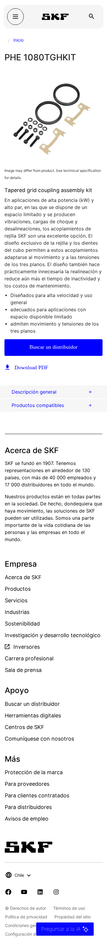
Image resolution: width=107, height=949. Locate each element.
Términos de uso (69, 908)
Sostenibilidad (22, 623)
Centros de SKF (24, 727)
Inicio (18, 40)
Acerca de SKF (23, 577)
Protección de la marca (34, 772)
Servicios (16, 600)
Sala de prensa (23, 670)
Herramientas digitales (33, 715)
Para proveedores (27, 784)
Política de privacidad (26, 916)
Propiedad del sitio (72, 916)
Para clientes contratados (37, 795)
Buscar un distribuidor (53, 347)
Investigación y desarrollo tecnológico (52, 635)
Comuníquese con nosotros (39, 739)
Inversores (26, 647)
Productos (18, 589)
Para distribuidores (28, 807)
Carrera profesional (29, 658)
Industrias (17, 612)
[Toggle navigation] (15, 17)
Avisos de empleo (26, 819)
